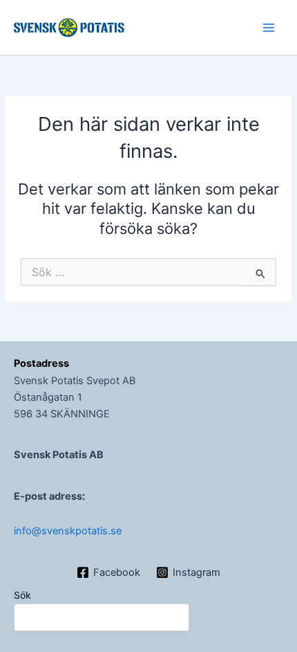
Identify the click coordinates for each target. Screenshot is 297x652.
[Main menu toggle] (268, 27)
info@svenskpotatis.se (68, 531)
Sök (22, 595)
